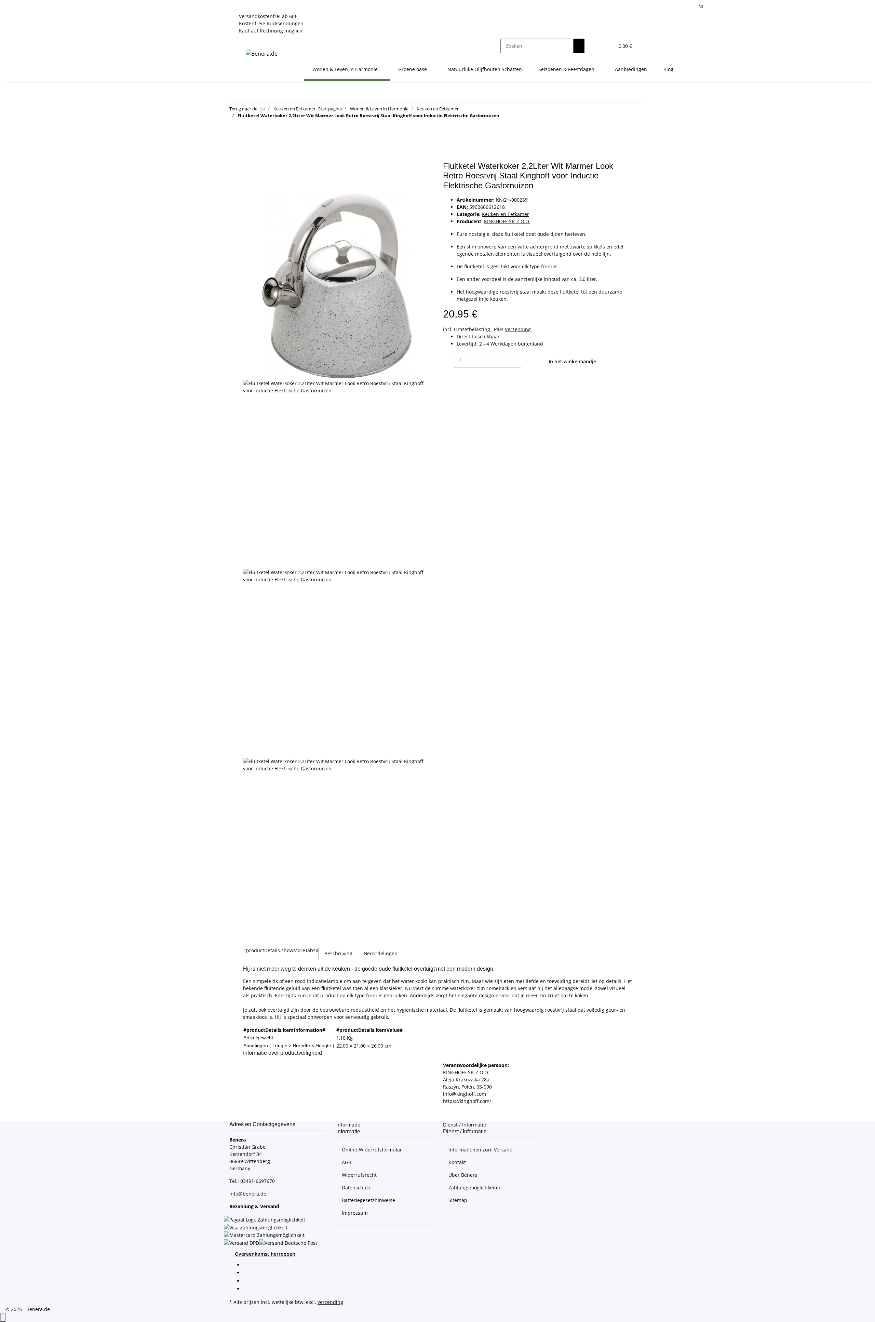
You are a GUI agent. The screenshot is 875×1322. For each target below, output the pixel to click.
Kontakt (457, 1162)
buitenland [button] (530, 343)
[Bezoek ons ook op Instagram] (248, 1289)
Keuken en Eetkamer (505, 214)
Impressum (355, 1213)
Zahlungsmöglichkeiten (475, 1187)
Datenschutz (356, 1187)
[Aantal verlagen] (448, 360)
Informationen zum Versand (480, 1149)
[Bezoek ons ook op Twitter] (248, 1273)
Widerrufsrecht (359, 1175)
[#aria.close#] (248, 168)
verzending (330, 1302)
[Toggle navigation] (246, 40)
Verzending (518, 329)
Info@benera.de (247, 1193)
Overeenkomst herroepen (265, 1254)
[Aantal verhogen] (526, 360)
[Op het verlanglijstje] (248, 183)
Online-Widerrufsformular (372, 1149)
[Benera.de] (262, 53)
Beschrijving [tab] (338, 953)
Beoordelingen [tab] (381, 953)
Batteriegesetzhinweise (368, 1200)
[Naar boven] (2, 1317)
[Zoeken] (579, 46)
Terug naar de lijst (247, 109)
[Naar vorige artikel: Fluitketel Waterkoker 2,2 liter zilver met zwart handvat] (234, 134)
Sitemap (457, 1200)
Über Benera (462, 1175)
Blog (668, 69)
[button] (595, 46)
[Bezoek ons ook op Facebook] (248, 1265)
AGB (346, 1162)
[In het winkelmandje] (248, 157)
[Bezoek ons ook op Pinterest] (248, 1281)
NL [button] (702, 6)
